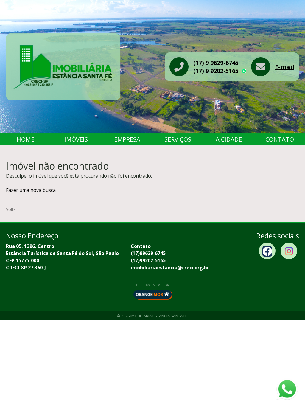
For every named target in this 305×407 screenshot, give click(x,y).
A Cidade (229, 139)
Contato (279, 139)
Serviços (177, 139)
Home (25, 139)
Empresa (127, 139)
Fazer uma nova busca (31, 190)
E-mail (284, 67)
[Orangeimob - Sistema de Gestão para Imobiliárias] (152, 294)
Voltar (11, 209)
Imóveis (76, 139)
